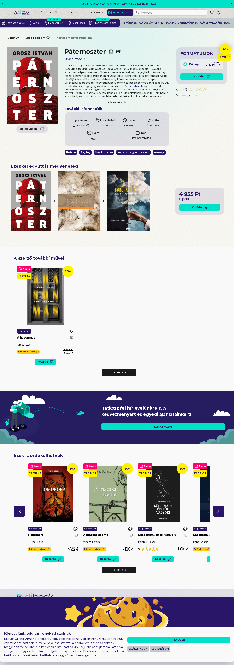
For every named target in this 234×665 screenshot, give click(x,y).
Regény (155, 125)
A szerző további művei (39, 258)
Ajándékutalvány (211, 23)
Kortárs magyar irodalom (74, 37)
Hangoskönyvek (149, 23)
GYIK (85, 12)
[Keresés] (137, 12)
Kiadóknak (97, 12)
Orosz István (73, 59)
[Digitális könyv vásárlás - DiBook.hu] (26, 12)
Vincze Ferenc (91, 542)
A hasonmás (26, 337)
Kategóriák (168, 23)
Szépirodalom (35, 37)
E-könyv (13, 37)
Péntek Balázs (146, 542)
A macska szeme (95, 534)
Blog (227, 23)
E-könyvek (130, 23)
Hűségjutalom (122, 12)
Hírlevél (75, 12)
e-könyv (159, 152)
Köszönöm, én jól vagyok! (157, 534)
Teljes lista (119, 372)
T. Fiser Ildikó (36, 542)
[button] (28, 352)
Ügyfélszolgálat (58, 12)
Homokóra (35, 534)
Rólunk (43, 12)
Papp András (200, 542)
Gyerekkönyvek (188, 23)
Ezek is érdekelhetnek (38, 455)
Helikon (80, 125)
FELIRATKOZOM (163, 426)
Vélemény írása (186, 95)
